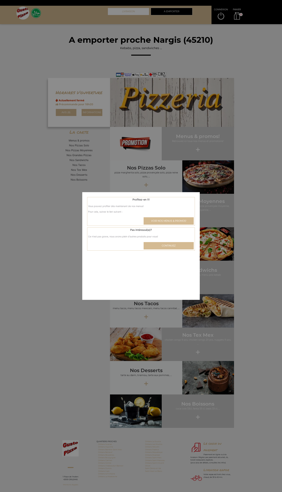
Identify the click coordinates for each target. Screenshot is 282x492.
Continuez (169, 245)
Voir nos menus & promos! (168, 220)
